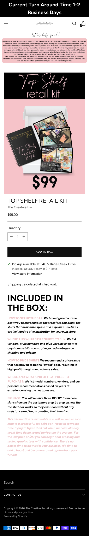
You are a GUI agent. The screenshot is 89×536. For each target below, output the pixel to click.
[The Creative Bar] (44, 23)
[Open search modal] (74, 23)
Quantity (14, 228)
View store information (27, 274)
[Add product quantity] (24, 237)
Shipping (14, 284)
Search (9, 482)
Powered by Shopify (15, 516)
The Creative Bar (19, 207)
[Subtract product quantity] (11, 237)
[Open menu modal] (6, 23)
